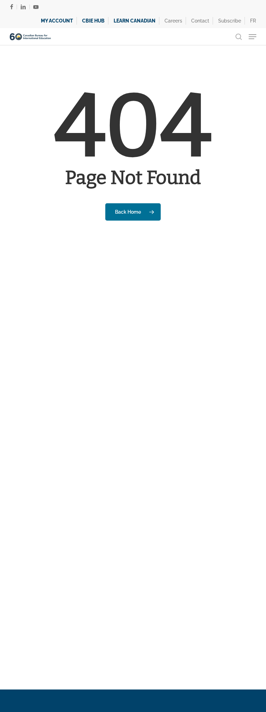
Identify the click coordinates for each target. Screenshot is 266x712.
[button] (252, 36)
